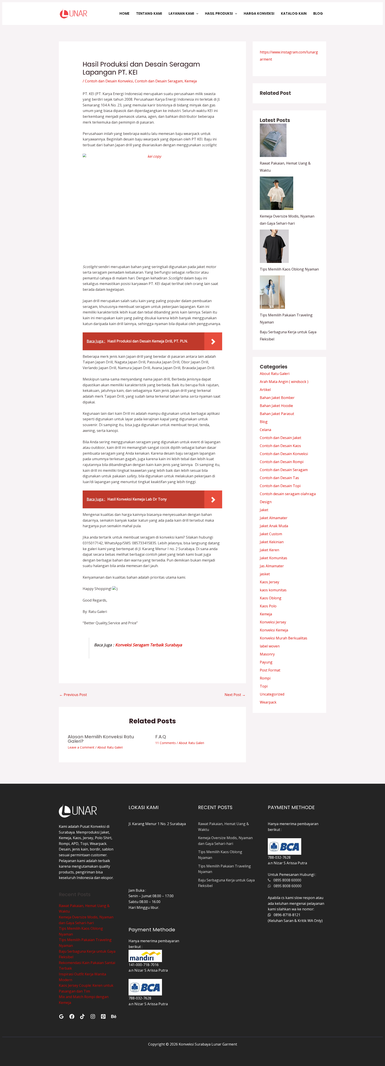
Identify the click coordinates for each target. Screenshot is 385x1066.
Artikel (265, 389)
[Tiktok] (82, 1016)
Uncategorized (272, 694)
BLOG (318, 13)
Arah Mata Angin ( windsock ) (284, 381)
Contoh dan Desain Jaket (280, 437)
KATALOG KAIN (294, 13)
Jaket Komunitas (273, 557)
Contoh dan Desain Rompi (281, 461)
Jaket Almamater (273, 517)
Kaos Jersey (269, 582)
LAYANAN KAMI (181, 13)
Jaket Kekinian (272, 541)
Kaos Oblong (270, 598)
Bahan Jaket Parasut (277, 413)
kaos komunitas (273, 590)
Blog (264, 421)
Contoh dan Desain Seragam (159, 81)
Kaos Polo (268, 606)
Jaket (264, 509)
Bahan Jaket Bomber (277, 397)
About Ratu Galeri (110, 747)
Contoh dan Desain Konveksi (109, 81)
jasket (265, 574)
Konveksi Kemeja (274, 630)
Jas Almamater (272, 566)
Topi (264, 686)
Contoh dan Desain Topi (280, 485)
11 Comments (165, 743)
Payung (266, 662)
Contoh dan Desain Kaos (280, 445)
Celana (265, 429)
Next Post (235, 694)
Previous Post (73, 694)
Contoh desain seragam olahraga (288, 493)
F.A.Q (160, 737)
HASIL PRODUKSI (219, 13)
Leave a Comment (81, 747)
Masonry (267, 654)
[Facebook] (71, 1016)
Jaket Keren (269, 549)
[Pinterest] (103, 1016)
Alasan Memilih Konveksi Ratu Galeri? (101, 739)
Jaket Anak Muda (274, 525)
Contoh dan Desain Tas (279, 477)
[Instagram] (92, 1016)
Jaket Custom (271, 533)
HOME (124, 13)
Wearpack (268, 702)
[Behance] (113, 1016)
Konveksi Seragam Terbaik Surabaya (148, 644)
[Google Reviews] (61, 1016)
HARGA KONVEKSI (259, 13)
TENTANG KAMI (149, 13)
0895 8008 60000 (286, 880)
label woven (270, 646)
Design (266, 501)
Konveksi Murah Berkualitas (283, 638)
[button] (196, 13)
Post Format (270, 670)
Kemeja (190, 81)
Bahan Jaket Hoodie (276, 405)
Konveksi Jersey (273, 622)
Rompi (265, 678)
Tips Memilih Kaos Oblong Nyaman (289, 269)
